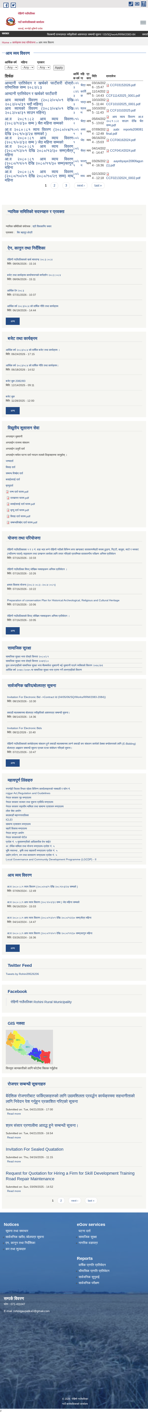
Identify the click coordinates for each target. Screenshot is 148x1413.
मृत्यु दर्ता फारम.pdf (19, 510)
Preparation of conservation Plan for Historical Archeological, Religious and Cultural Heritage (63, 600)
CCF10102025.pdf (122, 110)
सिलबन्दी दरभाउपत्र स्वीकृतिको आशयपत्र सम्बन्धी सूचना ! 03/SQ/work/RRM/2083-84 (81, 34)
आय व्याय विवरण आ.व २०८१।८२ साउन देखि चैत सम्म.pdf (124, 121)
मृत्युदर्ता (9, 485)
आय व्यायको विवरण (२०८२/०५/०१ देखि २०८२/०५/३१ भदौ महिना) (39, 102)
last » (98, 185)
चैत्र (83, 85)
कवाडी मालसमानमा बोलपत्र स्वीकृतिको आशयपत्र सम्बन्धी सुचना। (38, 712)
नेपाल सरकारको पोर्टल (16, 837)
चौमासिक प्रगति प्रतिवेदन (94, 1271)
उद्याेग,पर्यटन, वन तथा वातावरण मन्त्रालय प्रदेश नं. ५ (31, 854)
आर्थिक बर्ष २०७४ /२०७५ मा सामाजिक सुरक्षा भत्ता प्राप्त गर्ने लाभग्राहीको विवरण (44, 669)
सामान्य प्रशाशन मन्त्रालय (18, 824)
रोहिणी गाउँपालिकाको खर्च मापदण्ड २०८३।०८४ (30, 259)
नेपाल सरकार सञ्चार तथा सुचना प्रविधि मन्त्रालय (29, 802)
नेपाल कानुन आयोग (15, 832)
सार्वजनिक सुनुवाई (89, 1277)
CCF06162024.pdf (122, 140)
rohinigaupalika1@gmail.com (31, 1311)
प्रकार (41, 62)
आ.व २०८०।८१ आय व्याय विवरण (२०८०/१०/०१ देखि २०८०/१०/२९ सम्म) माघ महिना (39, 175)
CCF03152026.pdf (122, 85)
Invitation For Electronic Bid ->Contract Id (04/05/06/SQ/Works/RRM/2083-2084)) (56, 697)
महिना (24, 62)
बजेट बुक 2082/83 (15, 380)
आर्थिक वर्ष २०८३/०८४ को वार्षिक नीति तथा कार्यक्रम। (32, 365)
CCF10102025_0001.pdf (123, 104)
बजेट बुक (10, 396)
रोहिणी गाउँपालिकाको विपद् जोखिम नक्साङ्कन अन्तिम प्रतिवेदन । (38, 615)
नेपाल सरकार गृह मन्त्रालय (18, 797)
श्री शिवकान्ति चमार (42, 226)
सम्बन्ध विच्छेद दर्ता (14, 473)
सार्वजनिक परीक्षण (89, 1283)
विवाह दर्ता (10, 467)
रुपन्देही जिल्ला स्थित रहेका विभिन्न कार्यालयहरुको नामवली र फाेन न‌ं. (38, 788)
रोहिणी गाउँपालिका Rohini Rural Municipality (41, 1002)
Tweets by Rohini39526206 (22, 973)
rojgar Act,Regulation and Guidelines (28, 793)
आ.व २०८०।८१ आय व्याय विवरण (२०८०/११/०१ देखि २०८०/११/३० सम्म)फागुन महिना (39, 163)
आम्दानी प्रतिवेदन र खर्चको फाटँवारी (31, 93)
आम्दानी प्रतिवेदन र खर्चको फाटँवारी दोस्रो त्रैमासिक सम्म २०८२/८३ (39, 85)
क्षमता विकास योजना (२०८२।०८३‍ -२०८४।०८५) (31, 584)
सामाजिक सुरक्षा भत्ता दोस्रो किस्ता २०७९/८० (27, 660)
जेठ (82, 140)
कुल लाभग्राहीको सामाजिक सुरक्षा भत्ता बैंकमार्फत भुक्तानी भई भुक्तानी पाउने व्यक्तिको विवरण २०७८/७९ (55, 665)
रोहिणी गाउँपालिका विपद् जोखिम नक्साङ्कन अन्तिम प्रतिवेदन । (37, 569)
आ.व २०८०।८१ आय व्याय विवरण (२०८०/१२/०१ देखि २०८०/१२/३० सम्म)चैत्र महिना (39, 150)
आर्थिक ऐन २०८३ (15, 290)
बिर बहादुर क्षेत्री (24, 232)
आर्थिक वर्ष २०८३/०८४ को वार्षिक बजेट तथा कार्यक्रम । (33, 349)
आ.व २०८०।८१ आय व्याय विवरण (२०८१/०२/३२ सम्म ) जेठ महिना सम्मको (39, 140)
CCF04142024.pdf (122, 150)
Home (5, 42)
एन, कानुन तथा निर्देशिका (20, 1243)
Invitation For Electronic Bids (24, 728)
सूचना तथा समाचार (17, 1231)
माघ (83, 176)
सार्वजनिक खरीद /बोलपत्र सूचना (25, 1237)
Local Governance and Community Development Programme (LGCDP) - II (51, 859)
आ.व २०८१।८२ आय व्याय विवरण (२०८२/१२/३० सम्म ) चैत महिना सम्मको (39, 121)
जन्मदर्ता (9, 460)
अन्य (13, 321)
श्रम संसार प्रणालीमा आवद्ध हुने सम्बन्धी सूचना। (42, 1125)
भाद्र (83, 102)
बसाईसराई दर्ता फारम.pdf (22, 503)
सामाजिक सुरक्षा (88, 1237)
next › (81, 185)
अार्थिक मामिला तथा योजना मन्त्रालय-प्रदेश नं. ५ (30, 846)
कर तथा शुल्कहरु (16, 1249)
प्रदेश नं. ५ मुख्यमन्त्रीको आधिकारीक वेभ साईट (28, 841)
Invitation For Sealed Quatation (34, 1149)
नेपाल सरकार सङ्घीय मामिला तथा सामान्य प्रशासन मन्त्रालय (35, 806)
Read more (14, 1113)
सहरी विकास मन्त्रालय (16, 828)
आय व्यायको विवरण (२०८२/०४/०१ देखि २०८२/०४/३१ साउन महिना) (39, 110)
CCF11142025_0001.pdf (123, 95)
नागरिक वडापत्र (88, 1243)
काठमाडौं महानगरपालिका (17, 815)
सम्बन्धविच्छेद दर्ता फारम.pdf (23, 522)
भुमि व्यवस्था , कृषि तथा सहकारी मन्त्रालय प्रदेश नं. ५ (31, 850)
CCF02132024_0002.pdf (123, 178)
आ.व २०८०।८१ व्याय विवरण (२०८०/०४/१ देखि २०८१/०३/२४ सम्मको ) (39, 131)
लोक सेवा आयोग (13, 810)
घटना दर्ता (85, 1231)
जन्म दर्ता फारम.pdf (19, 491)
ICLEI (9, 819)
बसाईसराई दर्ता (13, 479)
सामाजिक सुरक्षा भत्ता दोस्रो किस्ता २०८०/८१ (27, 656)
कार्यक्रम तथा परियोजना (23, 42)
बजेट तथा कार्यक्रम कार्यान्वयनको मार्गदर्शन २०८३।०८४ (34, 275)
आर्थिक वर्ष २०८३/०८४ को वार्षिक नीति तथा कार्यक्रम (32, 306)
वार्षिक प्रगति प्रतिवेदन (92, 1265)
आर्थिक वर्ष (11, 62)
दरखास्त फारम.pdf (19, 497)
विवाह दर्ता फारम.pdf (20, 516)
